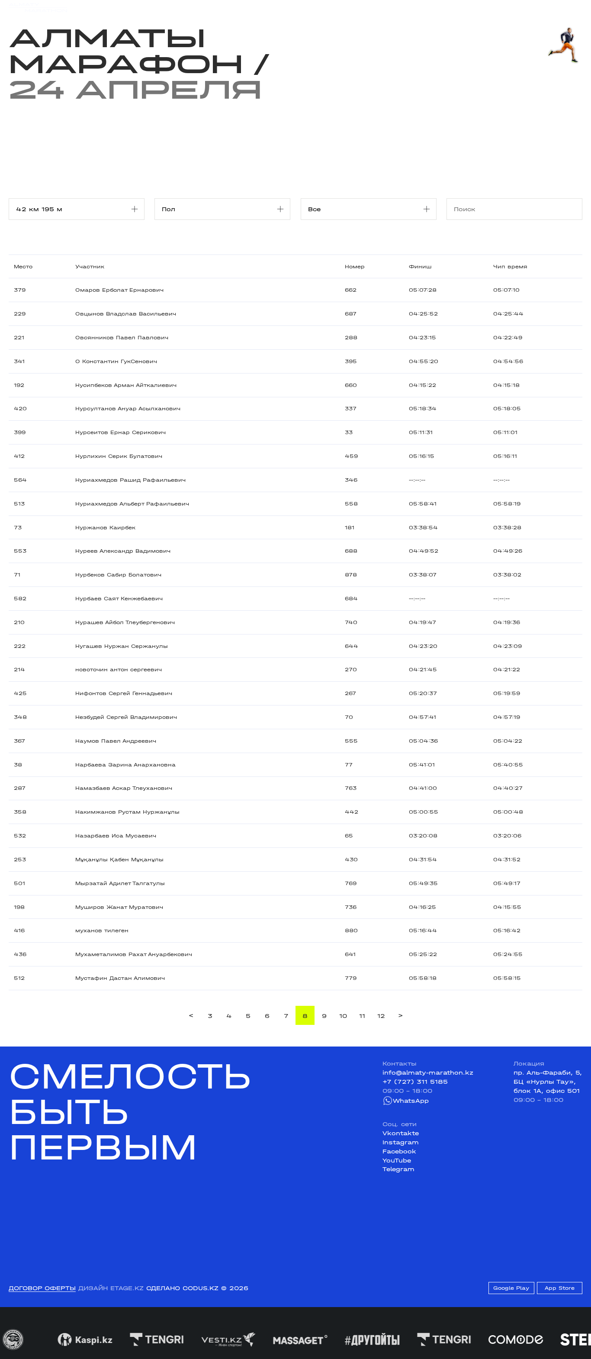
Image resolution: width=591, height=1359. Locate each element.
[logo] (38, 7)
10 (343, 1015)
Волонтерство (338, 7)
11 (362, 1015)
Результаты (169, 7)
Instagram (400, 1142)
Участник (89, 267)
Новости (292, 7)
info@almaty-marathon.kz (427, 1072)
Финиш (420, 267)
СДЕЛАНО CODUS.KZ (182, 1288)
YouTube (396, 1160)
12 (381, 1015)
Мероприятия (118, 7)
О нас (378, 7)
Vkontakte (400, 1133)
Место (23, 267)
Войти (572, 7)
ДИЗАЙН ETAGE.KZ (111, 1288)
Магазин (498, 7)
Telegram (398, 1169)
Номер (355, 267)
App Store (560, 1288)
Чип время (510, 267)
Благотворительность (233, 7)
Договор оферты (42, 1288)
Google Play (511, 1288)
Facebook (399, 1151)
